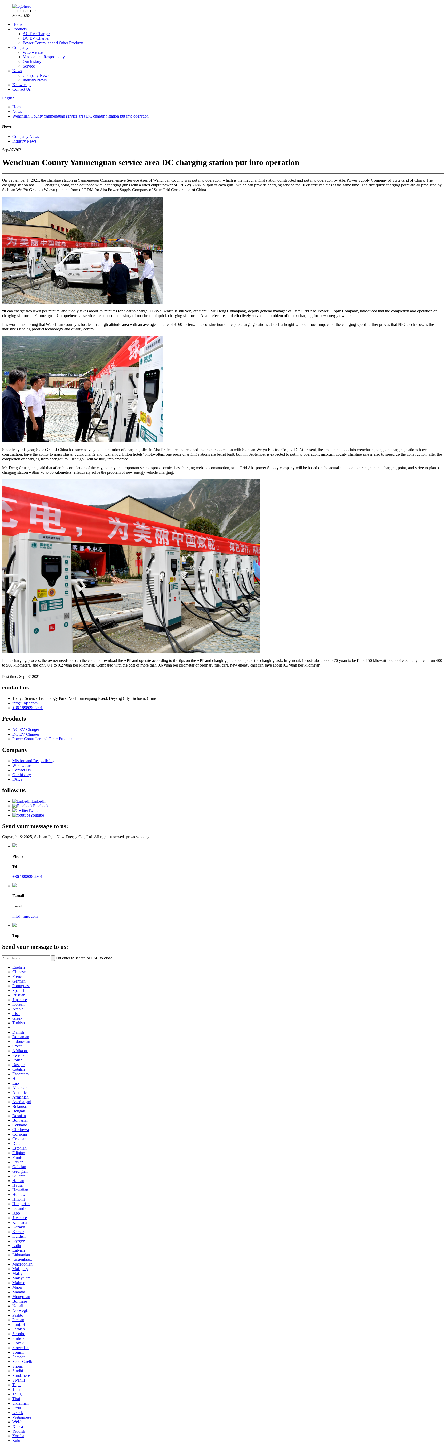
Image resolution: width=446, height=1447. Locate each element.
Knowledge (21, 84)
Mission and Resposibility (44, 57)
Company (20, 47)
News (17, 71)
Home (17, 24)
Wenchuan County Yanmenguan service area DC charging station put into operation (80, 116)
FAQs (17, 779)
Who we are (33, 52)
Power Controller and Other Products (53, 43)
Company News (36, 75)
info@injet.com (25, 703)
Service (29, 66)
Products (19, 29)
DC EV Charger (36, 38)
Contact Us (21, 89)
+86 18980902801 (27, 707)
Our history (32, 61)
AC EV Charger (36, 33)
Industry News (35, 80)
